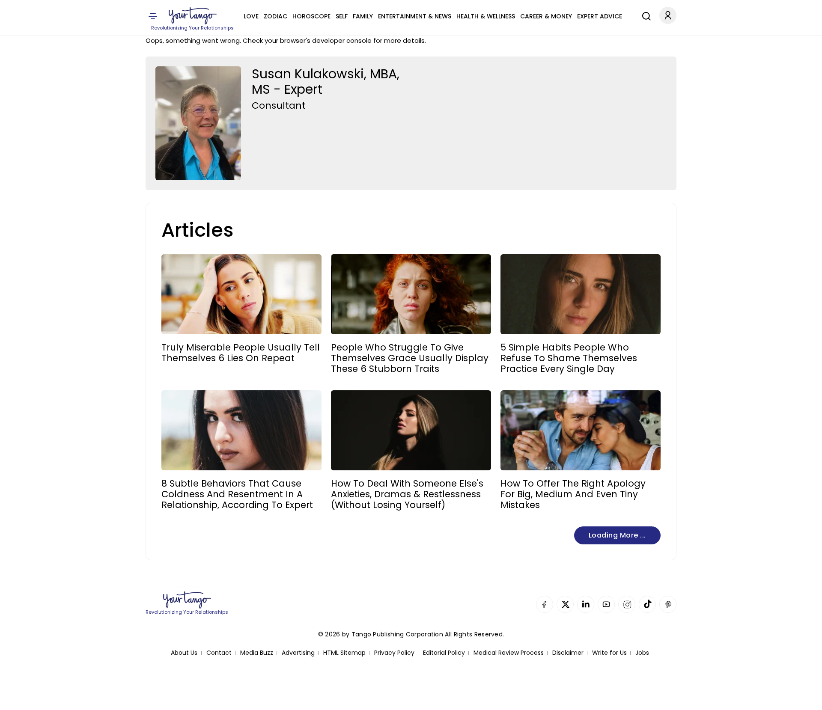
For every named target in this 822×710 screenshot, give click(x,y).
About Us (184, 653)
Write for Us (609, 653)
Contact (219, 653)
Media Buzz (256, 653)
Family (363, 16)
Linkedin (585, 604)
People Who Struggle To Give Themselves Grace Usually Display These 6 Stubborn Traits (409, 358)
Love (251, 16)
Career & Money (546, 16)
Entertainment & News (414, 16)
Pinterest (667, 604)
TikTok (647, 604)
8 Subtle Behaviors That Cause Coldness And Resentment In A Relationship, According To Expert (237, 494)
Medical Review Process (509, 653)
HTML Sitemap (344, 653)
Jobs (642, 653)
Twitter (565, 604)
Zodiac (275, 16)
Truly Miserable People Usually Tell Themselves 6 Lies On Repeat (240, 352)
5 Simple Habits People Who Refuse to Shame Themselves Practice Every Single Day (568, 358)
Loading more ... (617, 535)
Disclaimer (568, 653)
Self (342, 16)
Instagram (626, 604)
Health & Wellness (485, 16)
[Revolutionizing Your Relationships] (193, 15)
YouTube (606, 604)
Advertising (298, 653)
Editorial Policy (444, 653)
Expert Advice (599, 16)
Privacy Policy (394, 653)
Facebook (544, 604)
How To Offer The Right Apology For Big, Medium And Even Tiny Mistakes (573, 494)
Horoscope (311, 16)
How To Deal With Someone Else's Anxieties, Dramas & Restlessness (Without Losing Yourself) (407, 494)
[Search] (644, 15)
